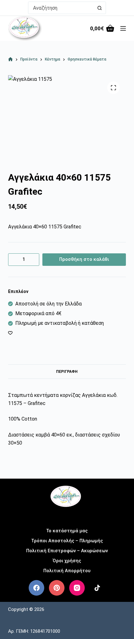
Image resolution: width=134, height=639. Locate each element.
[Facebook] (36, 588)
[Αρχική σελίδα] (10, 59)
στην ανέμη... (67, 515)
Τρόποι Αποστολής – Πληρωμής (67, 541)
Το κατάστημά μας (67, 531)
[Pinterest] (57, 588)
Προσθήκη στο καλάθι (84, 259)
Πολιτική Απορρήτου (66, 570)
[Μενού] (123, 28)
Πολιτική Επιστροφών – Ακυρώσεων (67, 551)
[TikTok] (97, 588)
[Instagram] (77, 588)
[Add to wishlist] (10, 332)
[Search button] (100, 8)
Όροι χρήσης (67, 560)
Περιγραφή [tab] (67, 371)
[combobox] (61, 8)
